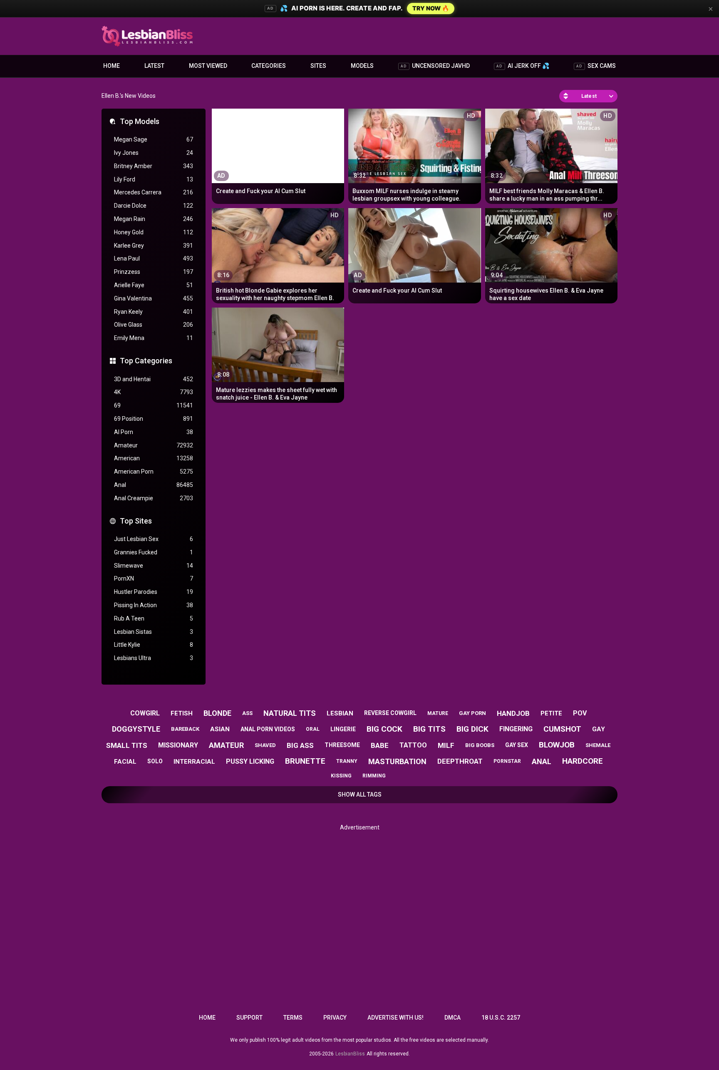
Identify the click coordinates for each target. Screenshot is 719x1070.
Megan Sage (153, 139)
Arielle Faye (153, 285)
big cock (384, 729)
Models (362, 65)
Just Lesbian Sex (153, 539)
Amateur (153, 445)
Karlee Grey (153, 245)
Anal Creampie (153, 498)
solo (155, 761)
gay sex (516, 745)
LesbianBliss (350, 1054)
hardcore (582, 761)
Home (111, 65)
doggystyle (136, 729)
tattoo (413, 745)
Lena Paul (153, 258)
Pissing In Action (153, 605)
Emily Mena (153, 338)
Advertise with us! (395, 1017)
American (153, 458)
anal (541, 761)
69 (153, 405)
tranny (346, 761)
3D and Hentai (153, 379)
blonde (217, 713)
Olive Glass (153, 324)
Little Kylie (153, 644)
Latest (154, 65)
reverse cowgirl (390, 713)
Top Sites (136, 520)
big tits (429, 729)
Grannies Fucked (153, 552)
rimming (374, 776)
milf (446, 745)
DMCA (452, 1017)
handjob (513, 713)
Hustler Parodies (153, 591)
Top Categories (146, 360)
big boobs (479, 745)
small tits (126, 745)
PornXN (153, 578)
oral (313, 729)
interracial (194, 761)
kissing (341, 776)
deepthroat (460, 761)
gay (598, 729)
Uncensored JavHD (435, 65)
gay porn (472, 713)
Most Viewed (208, 65)
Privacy (335, 1017)
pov (580, 713)
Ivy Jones (153, 152)
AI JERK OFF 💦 (522, 65)
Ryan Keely (153, 311)
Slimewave (153, 565)
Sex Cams (596, 65)
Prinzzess (153, 271)
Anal (153, 485)
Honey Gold (153, 232)
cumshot (562, 729)
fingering (516, 729)
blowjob (557, 745)
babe (380, 745)
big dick (472, 729)
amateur (226, 745)
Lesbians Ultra (153, 658)
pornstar (507, 761)
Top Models (139, 121)
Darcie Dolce (153, 205)
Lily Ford (153, 179)
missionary (178, 745)
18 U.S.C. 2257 (500, 1017)
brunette (305, 761)
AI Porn (153, 432)
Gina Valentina (153, 298)
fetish (182, 713)
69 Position (153, 418)
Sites (318, 65)
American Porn (153, 471)
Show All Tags (360, 794)
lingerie (343, 729)
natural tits (289, 713)
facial (125, 761)
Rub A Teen (153, 618)
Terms (292, 1017)
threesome (342, 745)
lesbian (340, 713)
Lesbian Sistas (153, 631)
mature (437, 713)
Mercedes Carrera (153, 192)
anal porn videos (267, 729)
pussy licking (250, 761)
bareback (185, 729)
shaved (265, 745)
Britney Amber (153, 166)
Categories (268, 65)
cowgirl (145, 713)
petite (551, 713)
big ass (300, 745)
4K (153, 392)
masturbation (397, 761)
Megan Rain (153, 219)
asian (220, 729)
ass (247, 713)
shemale (597, 745)
